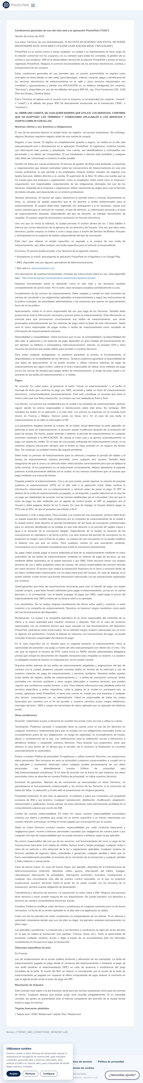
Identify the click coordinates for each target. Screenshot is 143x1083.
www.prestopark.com (42, 268)
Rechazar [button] (30, 1073)
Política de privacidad (111, 1061)
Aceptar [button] (13, 1073)
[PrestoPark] (16, 5)
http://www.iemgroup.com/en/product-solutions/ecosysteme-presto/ (59, 277)
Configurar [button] (49, 1073)
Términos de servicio (79, 1061)
